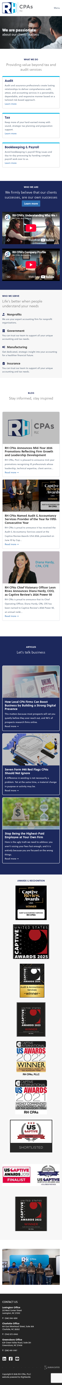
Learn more (17, 103)
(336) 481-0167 (11, 1350)
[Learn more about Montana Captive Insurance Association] (21, 1367)
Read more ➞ (31, 472)
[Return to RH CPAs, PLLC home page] (17, 8)
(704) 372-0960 (11, 1334)
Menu (57, 8)
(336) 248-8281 (11, 1318)
